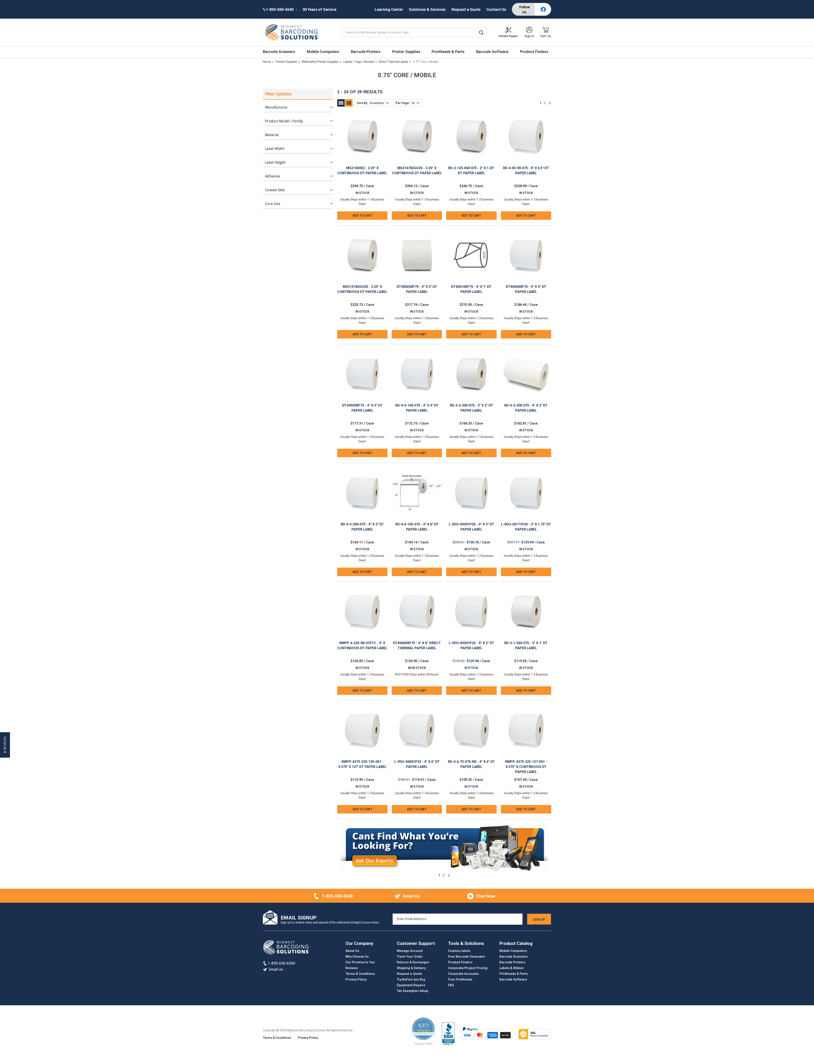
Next (549, 103)
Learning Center (389, 9)
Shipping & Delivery (411, 968)
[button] (5, 745)
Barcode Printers (366, 51)
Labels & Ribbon (511, 968)
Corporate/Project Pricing (467, 968)
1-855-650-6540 (337, 896)
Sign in (529, 36)
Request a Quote (466, 9)
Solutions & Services (427, 9)
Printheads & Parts (448, 51)
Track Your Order (410, 956)
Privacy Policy (356, 979)
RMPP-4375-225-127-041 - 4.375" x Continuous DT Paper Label (526, 767)
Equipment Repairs (411, 985)
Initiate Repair (508, 36)
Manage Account (410, 951)
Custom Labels (459, 951)
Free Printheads (460, 979)
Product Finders (534, 51)
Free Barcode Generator (466, 956)
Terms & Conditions (360, 974)
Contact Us (496, 9)
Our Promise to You (360, 962)
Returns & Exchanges (413, 962)
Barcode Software (492, 51)
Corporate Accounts (463, 974)
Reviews (352, 968)
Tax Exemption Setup (412, 991)
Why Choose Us (357, 956)
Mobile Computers (323, 51)
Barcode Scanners (279, 51)
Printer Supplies (406, 51)
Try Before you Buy (411, 979)
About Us (352, 951)
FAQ (451, 985)
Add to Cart (362, 215)
